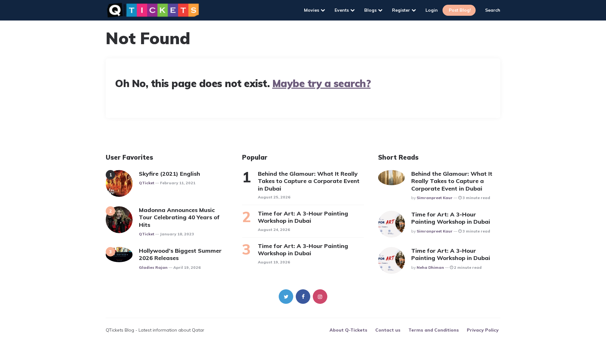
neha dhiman (430, 267)
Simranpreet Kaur (435, 197)
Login (431, 10)
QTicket (146, 182)
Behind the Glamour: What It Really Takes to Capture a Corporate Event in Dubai (308, 181)
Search (492, 10)
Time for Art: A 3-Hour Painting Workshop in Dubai (303, 217)
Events (342, 10)
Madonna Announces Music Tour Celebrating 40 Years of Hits (179, 217)
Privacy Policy (483, 330)
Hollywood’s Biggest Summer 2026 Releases (180, 254)
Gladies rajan (153, 267)
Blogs (370, 10)
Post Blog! (460, 10)
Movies (311, 10)
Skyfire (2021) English (169, 173)
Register (401, 10)
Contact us (388, 330)
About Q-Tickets (348, 330)
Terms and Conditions (433, 330)
